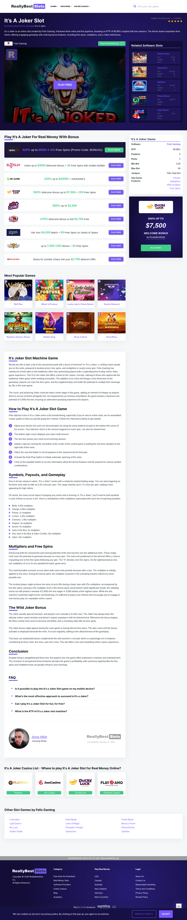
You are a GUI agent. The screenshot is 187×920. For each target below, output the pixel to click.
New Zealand (101, 889)
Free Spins (175, 188)
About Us (140, 876)
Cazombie (15, 819)
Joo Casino (49, 793)
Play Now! (155, 248)
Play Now (114, 150)
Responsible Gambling (145, 884)
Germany (99, 893)
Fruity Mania (127, 819)
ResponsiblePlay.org (109, 858)
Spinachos (71, 831)
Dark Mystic (71, 819)
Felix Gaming (27, 26)
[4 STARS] (178, 21)
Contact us (140, 880)
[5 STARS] (181, 21)
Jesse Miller (39, 737)
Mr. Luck (14, 827)
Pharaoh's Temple (74, 827)
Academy (58, 897)
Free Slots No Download (64, 876)
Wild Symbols (173, 185)
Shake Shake (16, 831)
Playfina (18, 793)
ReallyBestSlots (11, 26)
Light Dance (15, 823)
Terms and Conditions (145, 889)
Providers (65, 6)
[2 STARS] (172, 21)
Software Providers (62, 884)
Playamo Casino (112, 793)
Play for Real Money (111, 43)
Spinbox (125, 831)
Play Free (65, 84)
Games (53, 6)
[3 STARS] (175, 21)
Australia (98, 884)
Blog (55, 893)
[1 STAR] (169, 21)
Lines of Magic (73, 823)
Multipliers (175, 181)
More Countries (101, 897)
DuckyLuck (80, 793)
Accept (166, 914)
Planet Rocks (127, 827)
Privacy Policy (142, 893)
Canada (98, 880)
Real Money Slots (61, 880)
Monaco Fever (128, 823)
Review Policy (142, 897)
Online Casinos (81, 6)
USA (96, 876)
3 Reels (176, 178)
